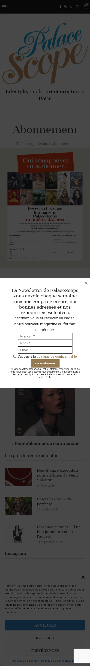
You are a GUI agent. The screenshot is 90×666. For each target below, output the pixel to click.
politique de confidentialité (57, 356)
